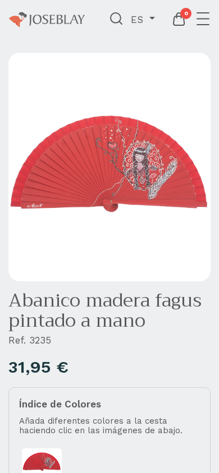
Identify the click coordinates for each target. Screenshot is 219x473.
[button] (116, 19)
